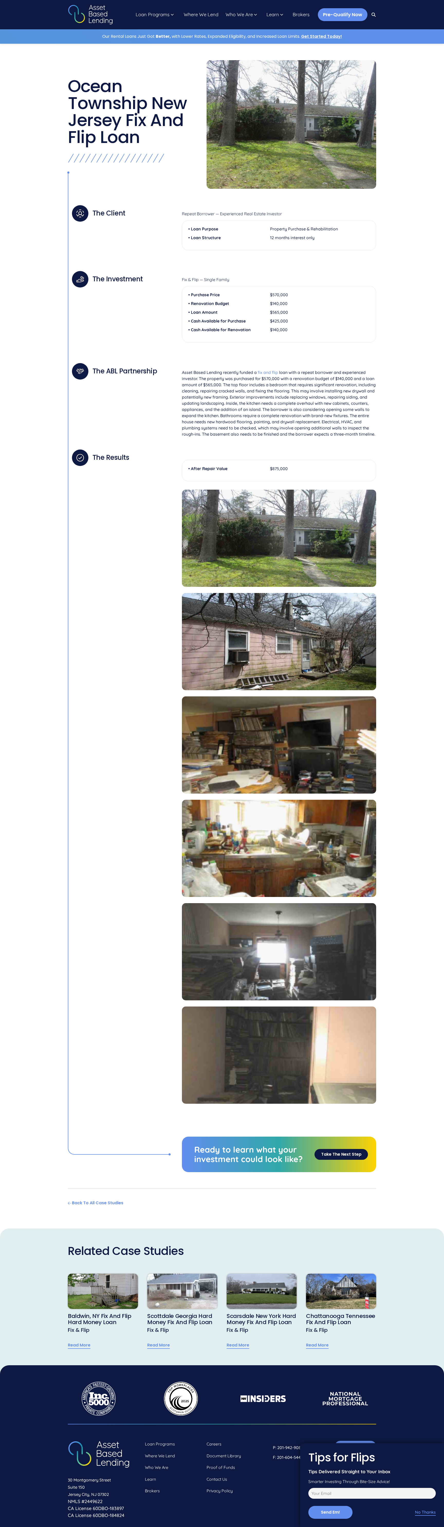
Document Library (224, 1455)
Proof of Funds (221, 1467)
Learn (272, 14)
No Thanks (425, 1512)
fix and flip (268, 372)
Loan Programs (153, 14)
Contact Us (217, 1479)
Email (312, 1494)
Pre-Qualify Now (342, 14)
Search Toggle (374, 14)
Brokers (301, 14)
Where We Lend (201, 14)
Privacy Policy (220, 1490)
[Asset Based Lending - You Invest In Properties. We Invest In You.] (90, 15)
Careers (214, 1444)
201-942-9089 (290, 1447)
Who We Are (239, 14)
